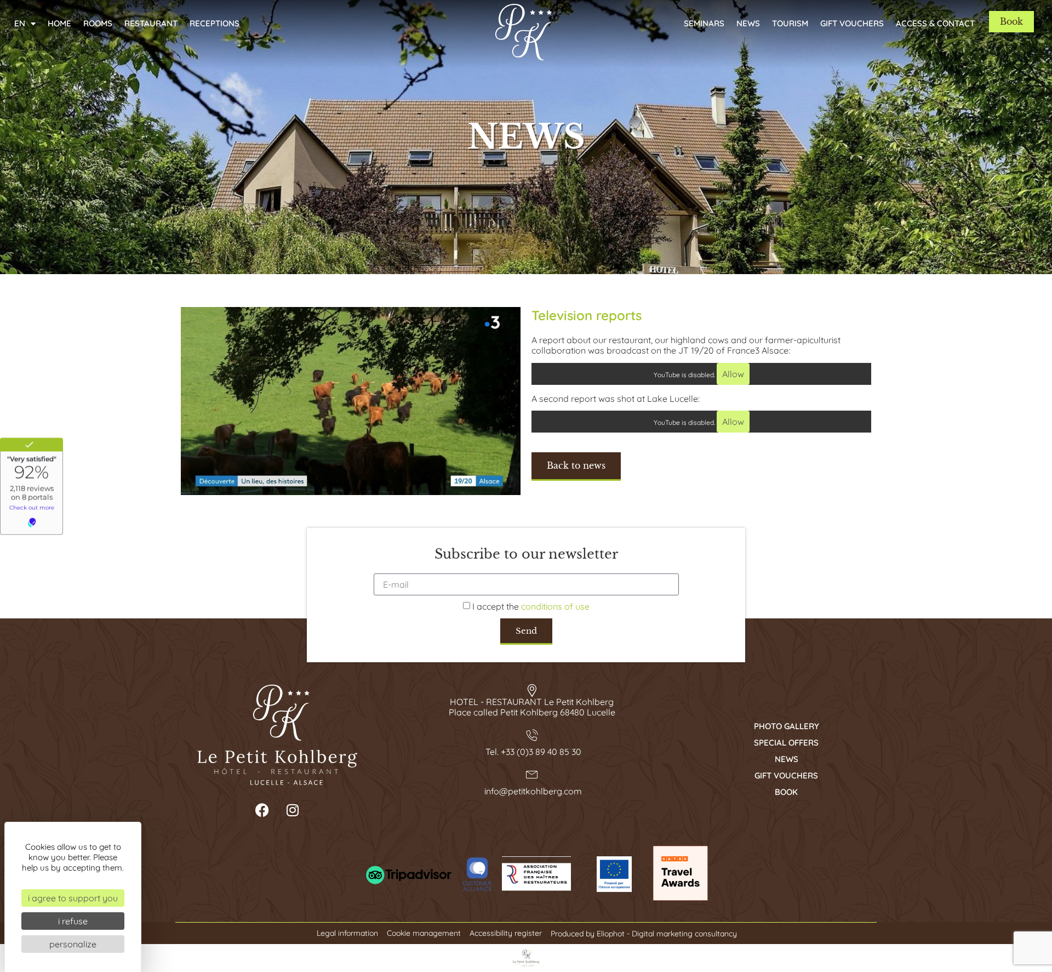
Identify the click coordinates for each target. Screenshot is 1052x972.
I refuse (73, 921)
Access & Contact (935, 23)
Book (786, 792)
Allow (733, 373)
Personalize (72, 944)
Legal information (347, 933)
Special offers (786, 742)
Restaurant (151, 23)
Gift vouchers (852, 23)
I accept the (531, 606)
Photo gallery (786, 726)
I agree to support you (73, 898)
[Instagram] (292, 810)
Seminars (704, 23)
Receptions (214, 23)
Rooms (97, 23)
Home (59, 23)
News (748, 23)
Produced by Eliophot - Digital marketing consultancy (644, 934)
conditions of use (555, 606)
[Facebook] (262, 810)
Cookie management (424, 933)
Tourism (790, 23)
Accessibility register (506, 933)
